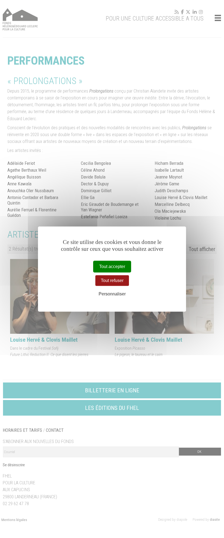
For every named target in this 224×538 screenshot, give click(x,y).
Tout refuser (112, 280)
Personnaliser (112, 294)
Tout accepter (112, 266)
